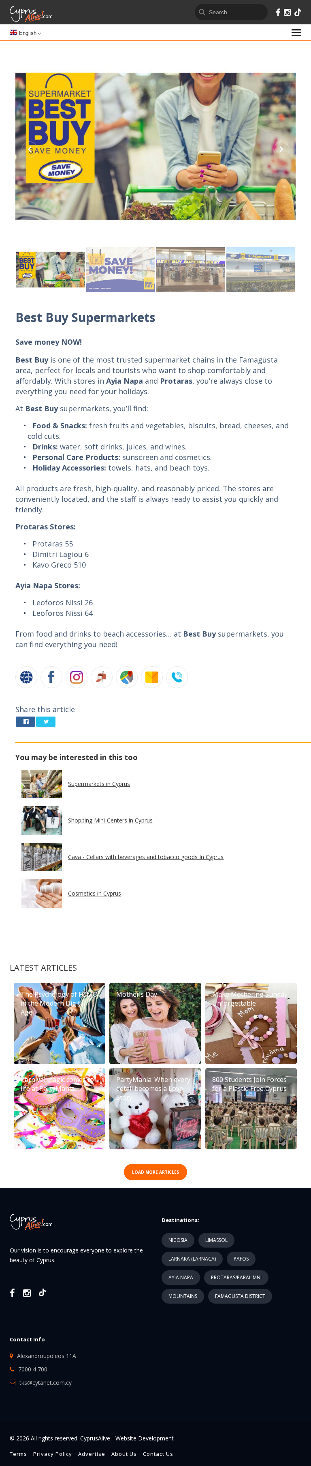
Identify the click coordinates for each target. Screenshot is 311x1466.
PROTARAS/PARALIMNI (236, 1277)
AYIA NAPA (180, 1277)
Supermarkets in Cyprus (99, 784)
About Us (124, 1453)
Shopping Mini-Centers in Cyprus (110, 820)
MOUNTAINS (182, 1296)
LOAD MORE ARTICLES (155, 1172)
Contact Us (158, 1453)
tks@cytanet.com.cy (45, 1382)
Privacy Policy (52, 1453)
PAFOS (241, 1258)
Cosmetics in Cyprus (94, 893)
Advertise (91, 1453)
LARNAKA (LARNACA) (192, 1258)
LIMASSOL (216, 1240)
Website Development (144, 1438)
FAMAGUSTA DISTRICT (240, 1296)
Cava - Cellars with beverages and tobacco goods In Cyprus (146, 857)
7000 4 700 (32, 1369)
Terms (18, 1453)
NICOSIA (177, 1240)
